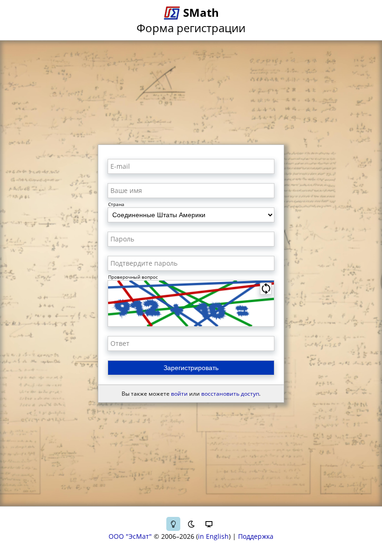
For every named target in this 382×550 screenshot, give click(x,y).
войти (179, 394)
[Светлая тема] (173, 524)
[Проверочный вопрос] (191, 303)
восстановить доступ (230, 394)
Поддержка (255, 536)
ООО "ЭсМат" (130, 536)
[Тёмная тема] (191, 524)
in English (213, 536)
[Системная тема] (209, 524)
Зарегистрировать (191, 367)
